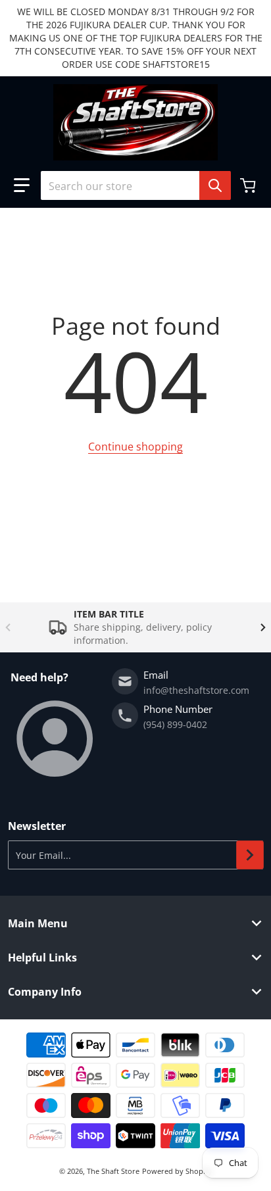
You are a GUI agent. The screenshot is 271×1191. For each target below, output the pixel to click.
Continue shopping (135, 446)
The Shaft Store (113, 1171)
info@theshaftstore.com (196, 690)
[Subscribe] (250, 854)
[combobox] (135, 185)
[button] (22, 185)
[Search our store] (215, 185)
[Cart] (249, 185)
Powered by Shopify (177, 1171)
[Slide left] (8, 627)
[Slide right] (263, 627)
